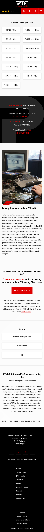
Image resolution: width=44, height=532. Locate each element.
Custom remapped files (22, 336)
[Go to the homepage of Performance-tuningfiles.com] (22, 4)
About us (19, 480)
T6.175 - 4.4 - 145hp (11, 76)
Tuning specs (13, 421)
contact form (26, 312)
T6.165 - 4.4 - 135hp (11, 66)
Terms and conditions (22, 520)
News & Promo (22, 487)
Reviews (19, 494)
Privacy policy (22, 516)
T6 (22, 355)
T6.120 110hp (11, 30)
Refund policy (22, 523)
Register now (21, 290)
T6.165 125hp (32, 66)
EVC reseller (20, 476)
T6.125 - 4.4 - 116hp (32, 30)
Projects (19, 491)
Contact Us (20, 498)
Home (4, 421)
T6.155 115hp (11, 57)
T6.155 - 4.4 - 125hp (32, 48)
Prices (18, 483)
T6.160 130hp (32, 57)
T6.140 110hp (11, 39)
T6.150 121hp (11, 48)
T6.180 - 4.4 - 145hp (11, 85)
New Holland (22, 346)
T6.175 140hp (32, 76)
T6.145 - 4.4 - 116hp (32, 39)
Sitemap (22, 513)
